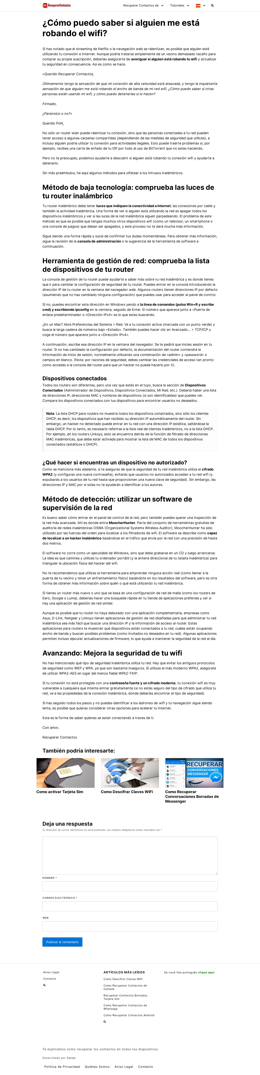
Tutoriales (177, 5)
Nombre (49, 877)
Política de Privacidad (62, 1067)
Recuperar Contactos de (141, 5)
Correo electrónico (59, 897)
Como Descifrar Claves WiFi (123, 979)
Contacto (49, 978)
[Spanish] (199, 5)
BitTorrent (157, 148)
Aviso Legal (51, 972)
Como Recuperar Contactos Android (129, 1015)
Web (45, 917)
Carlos (71, 1057)
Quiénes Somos (97, 1067)
